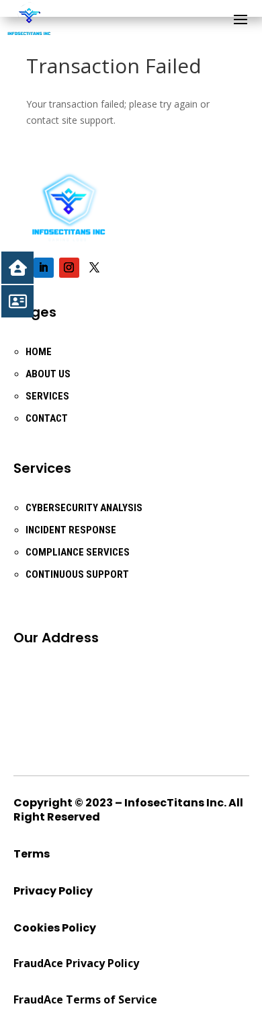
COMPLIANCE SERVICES (78, 552)
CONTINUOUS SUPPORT (77, 574)
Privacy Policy (53, 891)
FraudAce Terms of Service (85, 999)
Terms (31, 854)
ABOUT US (48, 374)
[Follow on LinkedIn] (44, 268)
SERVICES (47, 396)
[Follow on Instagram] (69, 268)
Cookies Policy (54, 928)
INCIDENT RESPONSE (71, 530)
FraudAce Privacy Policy (76, 963)
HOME (39, 352)
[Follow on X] (95, 268)
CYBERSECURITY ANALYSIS (84, 508)
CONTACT (47, 418)
